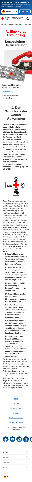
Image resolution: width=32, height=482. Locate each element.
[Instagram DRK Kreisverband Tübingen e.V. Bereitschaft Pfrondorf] (19, 439)
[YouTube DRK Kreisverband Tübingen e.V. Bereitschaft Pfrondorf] (12, 439)
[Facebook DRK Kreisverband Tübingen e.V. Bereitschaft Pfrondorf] (6, 439)
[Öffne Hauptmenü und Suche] (28, 19)
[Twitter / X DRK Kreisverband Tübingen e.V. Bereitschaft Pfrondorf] (26, 439)
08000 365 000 (7, 91)
